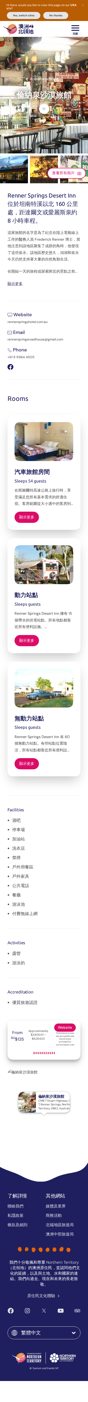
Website (65, 1027)
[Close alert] (83, 5)
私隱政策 (15, 1215)
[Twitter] (44, 1311)
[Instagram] (27, 1311)
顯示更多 (15, 283)
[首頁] (18, 29)
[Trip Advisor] (77, 1311)
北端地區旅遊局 (60, 1224)
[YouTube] (61, 1311)
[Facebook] (11, 1311)
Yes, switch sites (23, 15)
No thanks (55, 15)
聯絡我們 (15, 1206)
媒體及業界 (56, 1206)
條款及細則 (17, 1224)
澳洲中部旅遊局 (60, 1234)
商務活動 (54, 1215)
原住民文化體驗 (41, 1295)
